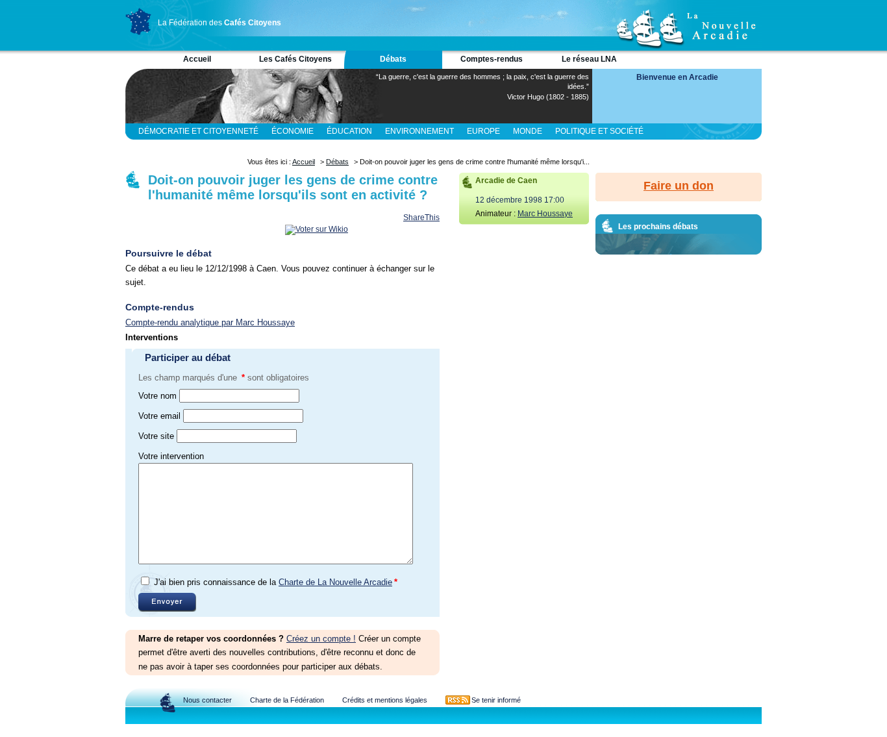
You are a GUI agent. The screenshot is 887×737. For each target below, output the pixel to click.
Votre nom (157, 396)
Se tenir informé (496, 700)
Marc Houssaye (545, 213)
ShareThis (421, 217)
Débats (393, 59)
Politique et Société (599, 131)
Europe (483, 131)
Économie (292, 131)
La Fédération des (219, 22)
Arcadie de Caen (506, 180)
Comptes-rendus (491, 59)
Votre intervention (171, 456)
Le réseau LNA (589, 59)
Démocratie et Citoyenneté (198, 131)
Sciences (274, 147)
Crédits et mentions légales (384, 700)
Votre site (156, 436)
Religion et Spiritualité (189, 147)
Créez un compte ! (321, 638)
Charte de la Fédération (287, 700)
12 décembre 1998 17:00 (519, 200)
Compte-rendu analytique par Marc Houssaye (210, 322)
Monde (527, 131)
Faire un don (678, 185)
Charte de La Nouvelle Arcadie (335, 582)
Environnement (419, 131)
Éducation (349, 131)
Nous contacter (207, 700)
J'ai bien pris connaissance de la (275, 582)
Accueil (197, 59)
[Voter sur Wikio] (316, 229)
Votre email (159, 416)
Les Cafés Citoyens (295, 59)
